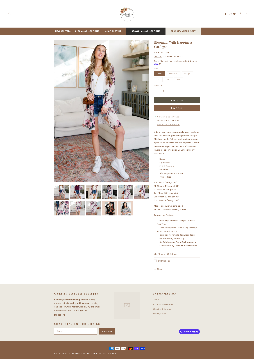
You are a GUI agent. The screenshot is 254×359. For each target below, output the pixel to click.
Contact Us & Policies (163, 304)
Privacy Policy (159, 313)
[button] (9, 14)
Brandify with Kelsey (183, 31)
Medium (174, 74)
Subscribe (107, 331)
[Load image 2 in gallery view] (77, 192)
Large (188, 74)
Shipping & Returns (162, 309)
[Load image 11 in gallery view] (125, 208)
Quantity (158, 85)
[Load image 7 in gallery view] (61, 208)
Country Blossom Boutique (73, 354)
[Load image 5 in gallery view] (125, 192)
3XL (180, 80)
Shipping (158, 56)
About (156, 299)
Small (160, 73)
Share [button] (159, 269)
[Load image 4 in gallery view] (109, 192)
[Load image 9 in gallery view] (93, 208)
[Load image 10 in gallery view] (109, 208)
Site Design (92, 354)
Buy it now (177, 107)
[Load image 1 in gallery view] (61, 192)
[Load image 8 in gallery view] (77, 208)
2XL (170, 80)
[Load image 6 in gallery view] (141, 192)
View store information (168, 124)
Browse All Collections (145, 31)
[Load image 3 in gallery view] (93, 192)
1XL (160, 80)
